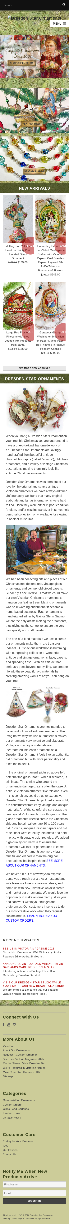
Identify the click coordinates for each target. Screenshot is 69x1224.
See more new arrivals (34, 368)
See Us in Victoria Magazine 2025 (28, 948)
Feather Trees (11, 1113)
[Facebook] (3, 1025)
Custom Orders (12, 1104)
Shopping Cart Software (23, 1218)
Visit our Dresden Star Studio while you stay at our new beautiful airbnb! (33, 984)
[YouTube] (8, 1025)
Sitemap (8, 1076)
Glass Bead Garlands (16, 1108)
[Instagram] (14, 1025)
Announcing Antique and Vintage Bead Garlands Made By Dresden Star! (33, 965)
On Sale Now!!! (12, 1117)
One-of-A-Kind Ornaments (19, 1100)
